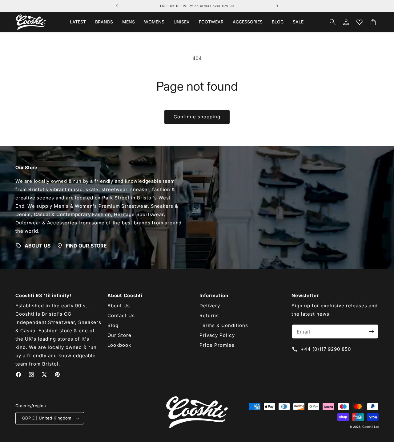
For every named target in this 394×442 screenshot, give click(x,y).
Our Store (119, 335)
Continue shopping (197, 117)
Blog (113, 325)
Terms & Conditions (223, 325)
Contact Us (121, 315)
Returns (209, 315)
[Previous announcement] (117, 6)
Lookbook (119, 345)
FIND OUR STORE (86, 246)
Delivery (209, 306)
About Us (118, 306)
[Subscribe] (371, 331)
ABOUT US (37, 246)
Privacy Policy (217, 335)
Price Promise (217, 345)
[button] (104, 21)
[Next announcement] (277, 6)
